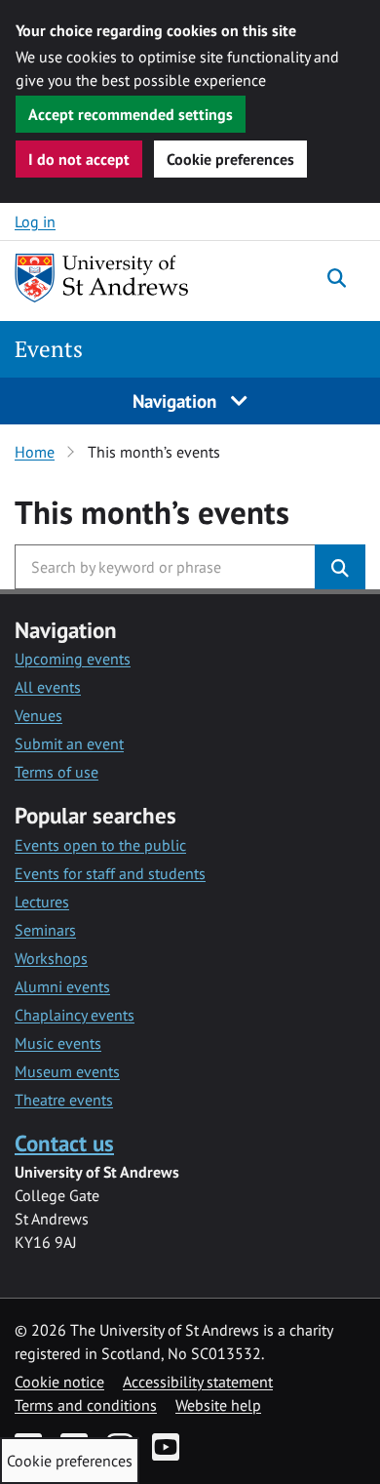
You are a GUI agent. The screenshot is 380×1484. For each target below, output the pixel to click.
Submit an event (69, 743)
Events (49, 349)
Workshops (51, 958)
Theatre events (64, 1099)
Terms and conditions (86, 1405)
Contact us (64, 1143)
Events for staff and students (110, 873)
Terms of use (56, 772)
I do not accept (79, 159)
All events (48, 687)
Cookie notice (59, 1381)
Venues (38, 715)
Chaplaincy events (74, 1014)
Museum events (67, 1071)
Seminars (45, 930)
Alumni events (62, 986)
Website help (218, 1405)
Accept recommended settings (130, 114)
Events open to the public (100, 845)
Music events (58, 1043)
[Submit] (340, 566)
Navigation (177, 400)
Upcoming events (73, 658)
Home (35, 451)
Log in (35, 221)
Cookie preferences (230, 159)
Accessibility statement (198, 1381)
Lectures (42, 901)
